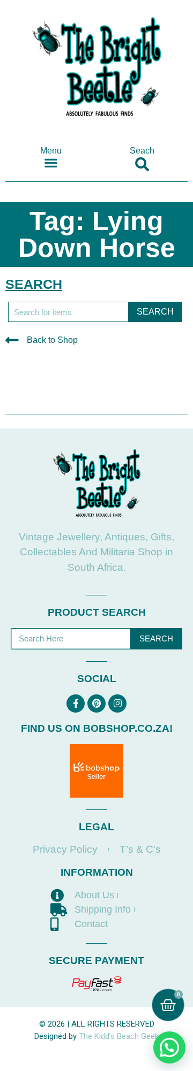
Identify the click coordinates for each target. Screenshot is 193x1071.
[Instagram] (117, 703)
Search (156, 638)
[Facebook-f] (75, 703)
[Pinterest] (96, 703)
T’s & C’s (140, 849)
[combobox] (68, 312)
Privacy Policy (65, 849)
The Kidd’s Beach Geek (119, 1036)
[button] (51, 162)
